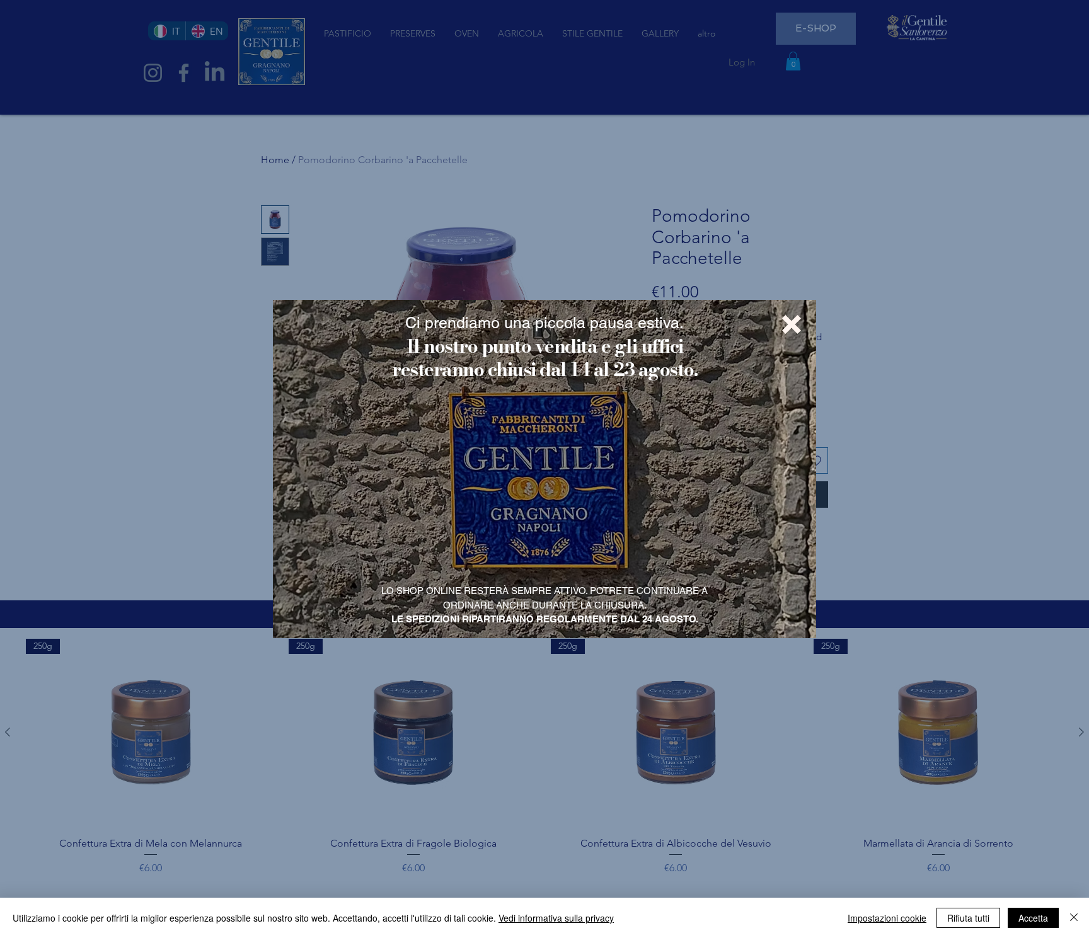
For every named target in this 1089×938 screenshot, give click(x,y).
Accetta (1033, 918)
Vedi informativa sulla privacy (556, 918)
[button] (791, 324)
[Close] (1073, 918)
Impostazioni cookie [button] (887, 918)
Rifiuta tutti (968, 918)
